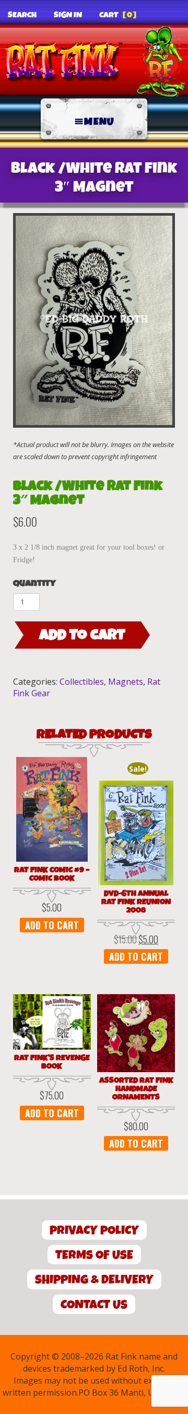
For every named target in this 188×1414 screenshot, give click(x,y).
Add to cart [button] (52, 925)
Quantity (34, 583)
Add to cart (82, 635)
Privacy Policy (94, 1230)
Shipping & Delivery (94, 1279)
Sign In (68, 15)
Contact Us (94, 1304)
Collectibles (82, 681)
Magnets (125, 681)
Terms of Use (94, 1255)
